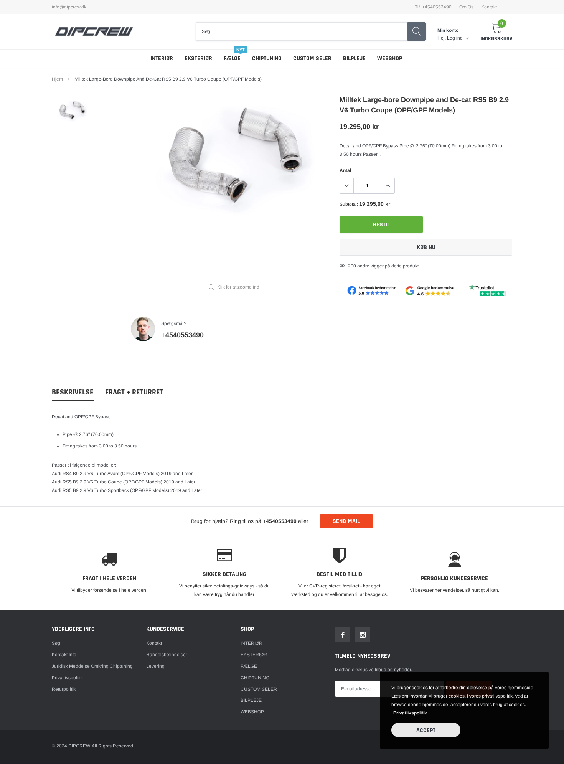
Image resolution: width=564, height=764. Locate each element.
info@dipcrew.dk (69, 7)
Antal (345, 170)
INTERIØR (161, 58)
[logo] (94, 31)
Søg (56, 643)
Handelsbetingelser (166, 654)
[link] (72, 111)
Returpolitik (64, 689)
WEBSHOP (389, 58)
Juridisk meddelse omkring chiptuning (92, 666)
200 (352, 266)
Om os (466, 7)
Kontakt (489, 7)
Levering (155, 666)
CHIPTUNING (267, 58)
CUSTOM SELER (312, 58)
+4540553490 (182, 335)
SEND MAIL (346, 521)
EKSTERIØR (198, 58)
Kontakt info (64, 654)
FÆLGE (232, 58)
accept (425, 730)
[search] (416, 31)
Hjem (57, 79)
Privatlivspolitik (67, 677)
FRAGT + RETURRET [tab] (134, 392)
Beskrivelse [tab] (73, 392)
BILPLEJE (354, 58)
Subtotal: (349, 204)
